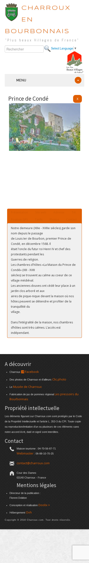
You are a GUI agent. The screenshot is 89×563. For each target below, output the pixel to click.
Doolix (42, 505)
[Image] (44, 150)
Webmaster (25, 453)
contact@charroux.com (33, 463)
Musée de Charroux (27, 387)
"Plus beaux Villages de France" (42, 40)
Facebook (31, 372)
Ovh (29, 512)
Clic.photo (59, 379)
